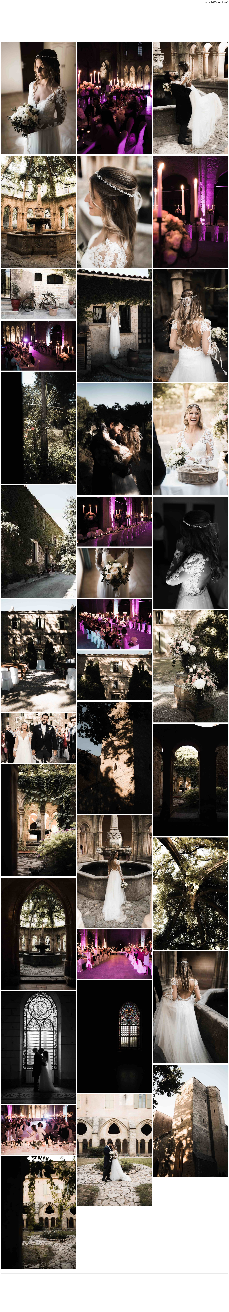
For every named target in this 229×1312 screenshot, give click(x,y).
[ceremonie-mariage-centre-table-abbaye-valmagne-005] (38, 294)
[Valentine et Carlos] (38, 98)
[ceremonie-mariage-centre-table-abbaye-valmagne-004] (38, 542)
